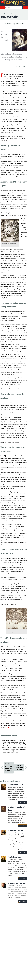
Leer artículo (22, 802)
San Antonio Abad (15, 785)
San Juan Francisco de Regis (17, 808)
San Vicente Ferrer (15, 830)
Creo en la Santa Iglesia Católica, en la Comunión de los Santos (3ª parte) (8, 767)
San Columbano (14, 857)
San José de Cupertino (17, 883)
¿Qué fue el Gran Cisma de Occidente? (19, 767)
